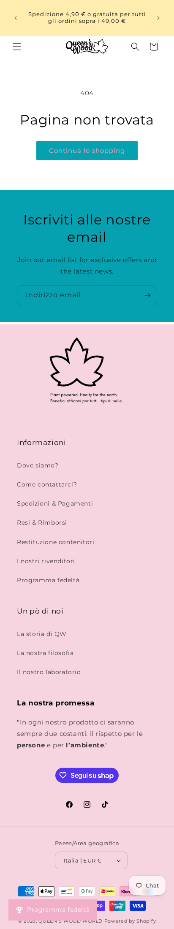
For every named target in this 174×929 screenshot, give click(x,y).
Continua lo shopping (87, 151)
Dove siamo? (38, 465)
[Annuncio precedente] (15, 17)
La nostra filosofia (45, 653)
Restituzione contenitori (55, 542)
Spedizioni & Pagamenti (55, 503)
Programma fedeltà (48, 580)
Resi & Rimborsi (42, 522)
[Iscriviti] (147, 295)
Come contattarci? (47, 484)
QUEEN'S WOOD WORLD (70, 921)
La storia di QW (42, 634)
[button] (17, 46)
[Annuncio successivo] (158, 17)
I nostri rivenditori (46, 561)
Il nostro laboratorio (49, 672)
